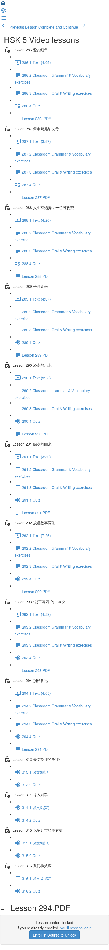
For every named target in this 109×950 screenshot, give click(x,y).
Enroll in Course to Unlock (54, 935)
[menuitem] (3, 12)
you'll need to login (76, 927)
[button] (3, 4)
